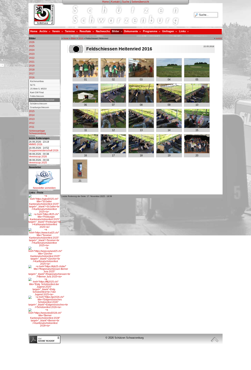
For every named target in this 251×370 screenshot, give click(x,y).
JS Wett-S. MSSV (38, 88)
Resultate (85, 31)
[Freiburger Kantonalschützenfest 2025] (44, 227)
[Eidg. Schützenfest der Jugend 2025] (44, 294)
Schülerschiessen (38, 103)
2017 (32, 73)
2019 (32, 65)
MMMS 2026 (35, 144)
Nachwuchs (103, 31)
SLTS (32, 85)
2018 (32, 69)
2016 (32, 77)
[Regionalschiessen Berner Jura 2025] (49, 276)
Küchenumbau (37, 81)
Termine (69, 31)
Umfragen (167, 31)
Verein (55, 31)
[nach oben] (215, 339)
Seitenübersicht (140, 1)
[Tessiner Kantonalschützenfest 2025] (44, 245)
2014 (32, 115)
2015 (32, 111)
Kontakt (115, 1)
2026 (32, 42)
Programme (149, 31)
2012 (32, 123)
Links (182, 31)
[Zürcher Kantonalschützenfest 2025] (45, 263)
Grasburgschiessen (39, 107)
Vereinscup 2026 (38, 156)
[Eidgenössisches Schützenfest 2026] (48, 307)
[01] (85, 76)
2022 (32, 58)
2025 (32, 46)
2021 (32, 61)
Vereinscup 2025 (38, 162)
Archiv (42, 31)
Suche (125, 1)
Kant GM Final (37, 92)
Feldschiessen (37, 96)
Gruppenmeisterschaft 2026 (43, 150)
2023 (32, 54)
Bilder (115, 31)
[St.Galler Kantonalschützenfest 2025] (44, 211)
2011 (31, 127)
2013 (32, 119)
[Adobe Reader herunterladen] (44, 342)
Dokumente (130, 31)
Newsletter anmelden (44, 188)
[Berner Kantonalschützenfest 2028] (45, 325)
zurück (219, 38)
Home (105, 1)
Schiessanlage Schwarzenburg (37, 132)
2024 (32, 50)
